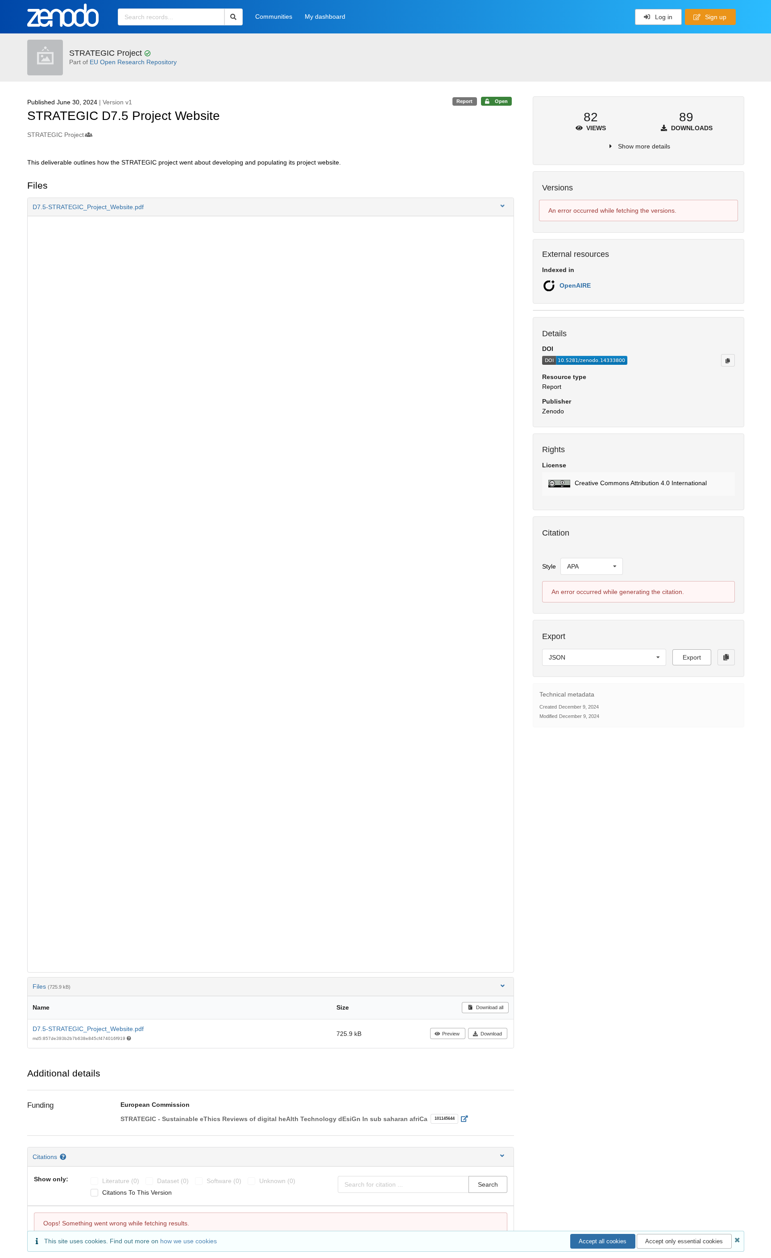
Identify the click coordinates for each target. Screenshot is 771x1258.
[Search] (233, 16)
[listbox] (591, 566)
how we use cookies (188, 1241)
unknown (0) (277, 1180)
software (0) (224, 1180)
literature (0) (120, 1180)
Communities (273, 16)
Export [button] (692, 657)
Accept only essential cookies (684, 1241)
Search (488, 1184)
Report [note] (464, 101)
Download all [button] (489, 1007)
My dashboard (325, 16)
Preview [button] (451, 1033)
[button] (271, 207)
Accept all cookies (602, 1241)
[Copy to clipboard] (727, 360)
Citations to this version (137, 1192)
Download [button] (491, 1033)
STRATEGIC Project (106, 53)
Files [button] (51, 986)
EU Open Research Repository (133, 62)
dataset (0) (173, 1180)
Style (549, 566)
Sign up (714, 17)
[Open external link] (467, 1118)
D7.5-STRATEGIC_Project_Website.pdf (88, 1028)
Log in (662, 17)
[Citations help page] (64, 1156)
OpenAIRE (575, 285)
